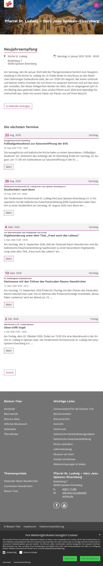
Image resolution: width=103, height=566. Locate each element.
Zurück (10, 372)
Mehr (9, 166)
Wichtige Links (64, 401)
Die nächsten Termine (21, 127)
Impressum (7, 562)
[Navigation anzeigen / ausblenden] (96, 5)
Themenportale (15, 473)
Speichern (70, 558)
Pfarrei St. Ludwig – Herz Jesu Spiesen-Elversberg (76, 475)
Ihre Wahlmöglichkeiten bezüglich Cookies (51, 535)
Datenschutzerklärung (54, 548)
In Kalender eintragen (18, 106)
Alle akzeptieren (90, 558)
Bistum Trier (13, 401)
